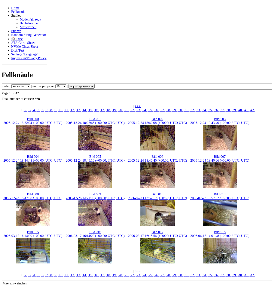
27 (162, 110)
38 (228, 110)
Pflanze (16, 31)
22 (132, 110)
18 (108, 110)
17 (102, 110)
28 (168, 110)
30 (180, 110)
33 (198, 110)
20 (120, 110)
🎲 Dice (17, 39)
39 (234, 110)
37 (222, 110)
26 (156, 110)
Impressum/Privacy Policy (28, 58)
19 (114, 110)
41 (246, 110)
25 (150, 110)
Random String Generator (28, 35)
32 (192, 110)
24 (144, 110)
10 (60, 110)
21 (126, 110)
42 (252, 110)
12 (72, 110)
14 (84, 110)
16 (96, 110)
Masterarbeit (28, 27)
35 (210, 110)
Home (15, 8)
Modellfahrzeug (30, 19)
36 (216, 110)
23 (138, 110)
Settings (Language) (24, 54)
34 (204, 110)
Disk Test (17, 50)
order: (7, 86)
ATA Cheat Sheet (23, 43)
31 (186, 110)
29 (174, 110)
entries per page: (44, 86)
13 (78, 110)
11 (66, 110)
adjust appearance (81, 86)
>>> (138, 106)
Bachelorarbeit (29, 23)
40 (240, 110)
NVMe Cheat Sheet (24, 46)
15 (90, 110)
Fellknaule (18, 11)
